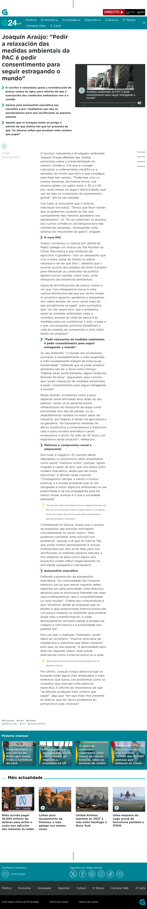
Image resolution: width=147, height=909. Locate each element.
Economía (9, 720)
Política (6, 888)
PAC (23, 724)
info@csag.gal (18, 874)
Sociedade (44, 888)
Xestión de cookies (88, 901)
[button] (82, 90)
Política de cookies (59, 901)
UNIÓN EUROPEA (37, 724)
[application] (110, 85)
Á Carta (140, 888)
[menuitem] (31, 19)
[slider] (108, 103)
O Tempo (98, 888)
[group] (139, 103)
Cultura (81, 888)
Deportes (64, 888)
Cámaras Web (120, 888)
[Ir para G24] (11, 22)
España (32, 720)
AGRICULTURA (10, 724)
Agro (21, 720)
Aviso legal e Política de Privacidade (20, 901)
